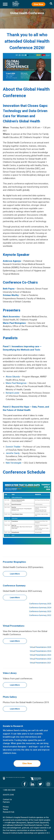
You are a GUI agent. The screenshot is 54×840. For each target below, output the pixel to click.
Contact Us (7, 799)
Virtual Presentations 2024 (40, 651)
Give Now (38, 4)
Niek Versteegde (13, 463)
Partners (6, 802)
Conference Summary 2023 (40, 611)
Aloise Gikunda (13, 376)
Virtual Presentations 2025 (40, 647)
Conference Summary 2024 (40, 608)
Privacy (6, 807)
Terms (5, 809)
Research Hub (8, 812)
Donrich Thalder (13, 446)
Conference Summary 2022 (40, 615)
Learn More (15, 574)
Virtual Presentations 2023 (40, 655)
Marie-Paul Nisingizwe (16, 383)
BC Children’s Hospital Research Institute (15, 3)
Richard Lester (12, 393)
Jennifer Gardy (13, 453)
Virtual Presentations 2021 (40, 663)
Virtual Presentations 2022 (40, 659)
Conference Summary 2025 (40, 604)
